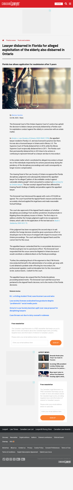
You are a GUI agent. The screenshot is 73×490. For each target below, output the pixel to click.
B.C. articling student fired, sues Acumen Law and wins (32, 296)
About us (14, 448)
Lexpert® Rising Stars (43, 429)
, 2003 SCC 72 (22, 223)
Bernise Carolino (17, 115)
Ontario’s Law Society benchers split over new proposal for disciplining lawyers (34, 309)
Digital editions (24, 437)
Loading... (59, 4)
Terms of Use (66, 448)
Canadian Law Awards (62, 429)
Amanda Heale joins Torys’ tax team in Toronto (56, 358)
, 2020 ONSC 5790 (42, 138)
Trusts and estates (24, 40)
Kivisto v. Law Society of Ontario (24, 138)
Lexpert (5, 429)
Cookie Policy (38, 448)
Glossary (5, 437)
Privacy (29, 448)
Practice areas (11, 40)
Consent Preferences (52, 448)
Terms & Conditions (8, 452)
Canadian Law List (27, 429)
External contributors (45, 437)
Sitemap (5, 442)
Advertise (5, 448)
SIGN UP (56, 343)
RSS (11, 442)
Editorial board (59, 437)
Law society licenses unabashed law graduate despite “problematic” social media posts (32, 302)
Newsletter (13, 437)
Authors (33, 437)
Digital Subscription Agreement (27, 452)
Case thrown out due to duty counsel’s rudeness (29, 315)
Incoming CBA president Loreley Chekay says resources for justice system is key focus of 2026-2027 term (58, 366)
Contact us (21, 448)
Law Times (14, 429)
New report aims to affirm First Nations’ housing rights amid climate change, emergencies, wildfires (58, 374)
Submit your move (46, 452)
